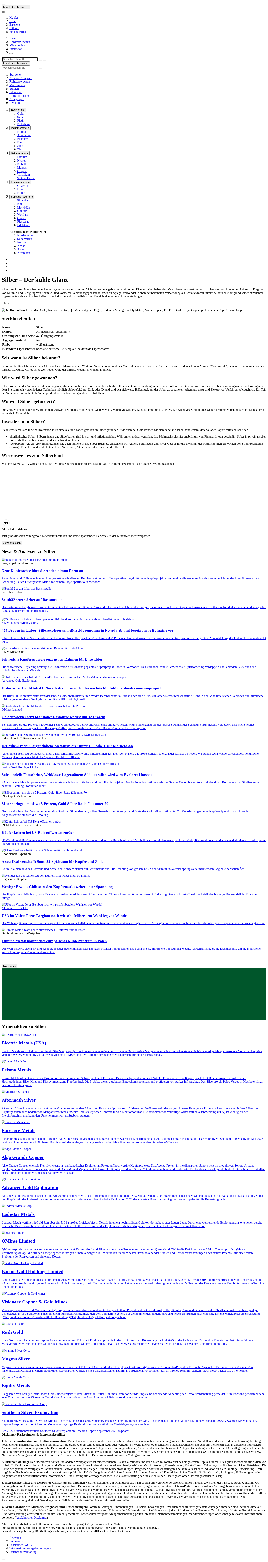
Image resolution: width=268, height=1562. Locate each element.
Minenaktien (17, 45)
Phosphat (23, 200)
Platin (20, 120)
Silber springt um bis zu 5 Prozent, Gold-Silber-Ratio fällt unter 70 (55, 804)
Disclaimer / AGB (20, 1545)
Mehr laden (9, 966)
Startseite (15, 74)
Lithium (14, 28)
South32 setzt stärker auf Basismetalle (32, 600)
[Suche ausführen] (44, 60)
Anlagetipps (16, 99)
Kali (20, 204)
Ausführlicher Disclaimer (31, 1517)
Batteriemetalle (19, 153)
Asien (21, 249)
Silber (21, 117)
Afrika (21, 246)
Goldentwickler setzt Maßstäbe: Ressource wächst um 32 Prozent (53, 717)
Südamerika (24, 238)
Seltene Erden (18, 31)
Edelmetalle (17, 109)
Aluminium (24, 135)
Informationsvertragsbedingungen (30, 1548)
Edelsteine (23, 225)
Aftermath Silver (19, 1100)
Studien (14, 88)
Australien (23, 253)
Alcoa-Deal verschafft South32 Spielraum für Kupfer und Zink (52, 861)
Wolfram (22, 214)
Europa (21, 242)
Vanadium (23, 174)
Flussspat (23, 221)
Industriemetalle (20, 127)
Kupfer (13, 17)
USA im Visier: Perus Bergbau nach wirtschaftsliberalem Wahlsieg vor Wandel (65, 916)
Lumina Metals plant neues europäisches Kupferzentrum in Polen (54, 941)
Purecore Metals (18, 1130)
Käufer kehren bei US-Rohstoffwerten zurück (38, 832)
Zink (20, 145)
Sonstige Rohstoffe (22, 196)
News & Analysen (20, 78)
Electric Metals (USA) (24, 1042)
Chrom (21, 218)
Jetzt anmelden (12, 542)
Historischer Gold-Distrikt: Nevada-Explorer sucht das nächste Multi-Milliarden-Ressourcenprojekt (81, 688)
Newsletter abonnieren (15, 7)
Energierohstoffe (20, 182)
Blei (19, 142)
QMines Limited (12, 709)
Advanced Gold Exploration (19, 680)
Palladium (23, 124)
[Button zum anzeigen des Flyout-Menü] (3, 4)
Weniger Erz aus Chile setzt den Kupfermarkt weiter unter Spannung (57, 887)
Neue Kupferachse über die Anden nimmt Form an (42, 571)
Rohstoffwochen (19, 41)
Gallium (22, 211)
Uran (20, 189)
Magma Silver (16, 1358)
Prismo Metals (16, 1069)
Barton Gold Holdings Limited (21, 767)
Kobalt (21, 164)
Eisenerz (14, 24)
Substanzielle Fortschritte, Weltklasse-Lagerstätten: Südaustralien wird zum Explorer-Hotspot (77, 775)
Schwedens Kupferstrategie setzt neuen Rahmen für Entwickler (52, 659)
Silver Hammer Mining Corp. (20, 622)
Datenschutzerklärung (22, 1552)
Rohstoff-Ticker (19, 95)
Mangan (22, 167)
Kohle (21, 192)
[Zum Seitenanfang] (3, 1559)
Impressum (16, 1541)
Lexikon (14, 102)
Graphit (22, 171)
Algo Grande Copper (23, 1157)
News (13, 38)
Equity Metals (16, 1385)
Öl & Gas (23, 185)
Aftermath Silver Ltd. (15, 908)
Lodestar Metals (18, 1214)
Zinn (20, 149)
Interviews (15, 49)
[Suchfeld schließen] (40, 60)
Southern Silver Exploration (30, 1412)
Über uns (15, 1537)
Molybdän (23, 207)
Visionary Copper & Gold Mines (34, 1301)
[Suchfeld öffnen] (11, 53)
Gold (12, 21)
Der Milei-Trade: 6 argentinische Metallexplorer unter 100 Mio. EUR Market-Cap (67, 746)
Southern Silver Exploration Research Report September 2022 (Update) (65, 1431)
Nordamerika (25, 235)
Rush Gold (12, 1332)
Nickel (21, 160)
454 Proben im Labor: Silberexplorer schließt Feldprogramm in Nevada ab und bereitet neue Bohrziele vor (87, 630)
